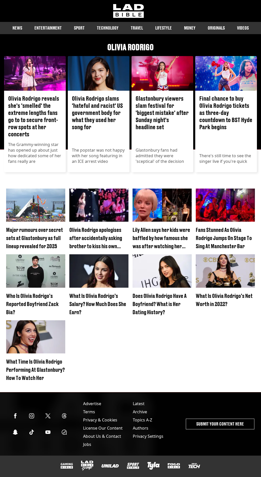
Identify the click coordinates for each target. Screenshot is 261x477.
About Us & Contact (102, 436)
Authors (140, 428)
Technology (108, 28)
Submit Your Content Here (220, 424)
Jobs (87, 444)
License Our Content (103, 428)
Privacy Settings (148, 436)
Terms (89, 412)
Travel (137, 28)
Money (189, 28)
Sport (79, 28)
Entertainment (48, 28)
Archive (140, 412)
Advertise (92, 403)
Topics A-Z (142, 420)
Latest (139, 403)
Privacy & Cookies (100, 420)
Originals (216, 28)
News (17, 28)
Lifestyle (163, 28)
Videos (243, 28)
